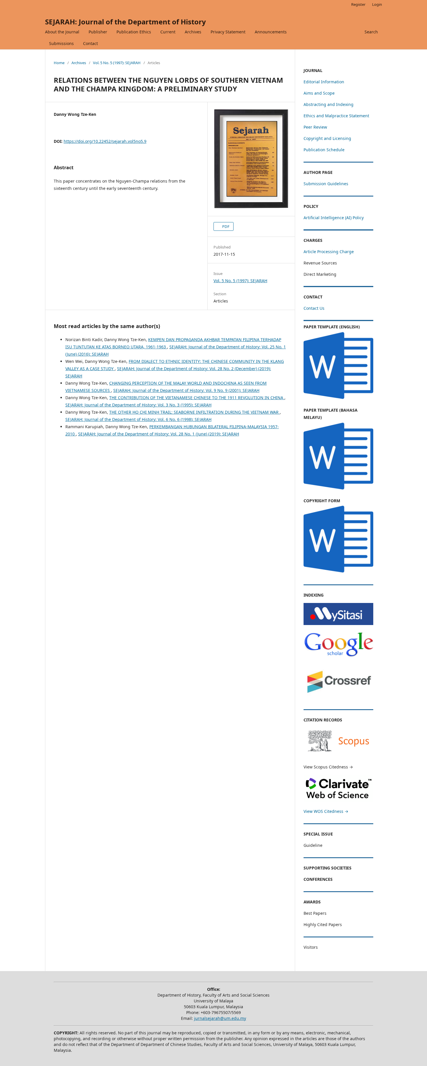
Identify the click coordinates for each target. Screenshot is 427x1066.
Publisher (98, 32)
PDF (225, 226)
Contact (90, 43)
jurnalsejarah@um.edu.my (220, 1018)
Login (377, 4)
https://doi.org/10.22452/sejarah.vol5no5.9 (105, 141)
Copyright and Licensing (327, 138)
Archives (193, 32)
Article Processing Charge (329, 251)
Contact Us (314, 308)
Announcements (271, 32)
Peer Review (315, 127)
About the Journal (62, 32)
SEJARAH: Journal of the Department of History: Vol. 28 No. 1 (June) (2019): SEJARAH (158, 434)
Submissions (61, 43)
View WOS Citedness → (326, 811)
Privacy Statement (228, 32)
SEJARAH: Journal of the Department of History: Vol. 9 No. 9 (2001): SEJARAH (186, 390)
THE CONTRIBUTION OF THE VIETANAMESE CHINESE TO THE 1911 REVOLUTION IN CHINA (196, 397)
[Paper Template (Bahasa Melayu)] (338, 489)
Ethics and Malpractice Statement (336, 115)
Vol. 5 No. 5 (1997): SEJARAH (117, 62)
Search (371, 32)
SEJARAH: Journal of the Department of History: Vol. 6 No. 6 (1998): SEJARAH (138, 419)
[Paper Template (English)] (338, 398)
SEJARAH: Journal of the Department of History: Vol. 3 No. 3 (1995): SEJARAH (138, 405)
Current (167, 32)
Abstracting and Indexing (329, 104)
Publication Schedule (324, 149)
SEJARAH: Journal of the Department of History (125, 21)
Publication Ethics (133, 32)
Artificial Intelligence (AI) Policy (334, 217)
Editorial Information (324, 81)
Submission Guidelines (326, 183)
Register (358, 4)
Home (59, 62)
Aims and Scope (319, 93)
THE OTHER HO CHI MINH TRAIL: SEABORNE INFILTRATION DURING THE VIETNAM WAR (194, 412)
